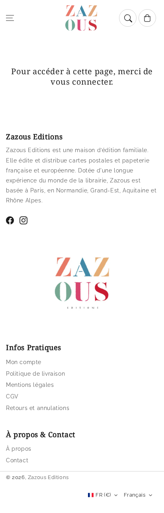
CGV (12, 396)
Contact (17, 460)
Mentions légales (30, 385)
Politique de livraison (35, 373)
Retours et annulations (37, 408)
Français (134, 495)
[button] (10, 18)
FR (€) (103, 495)
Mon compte (23, 362)
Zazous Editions (48, 477)
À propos (18, 449)
